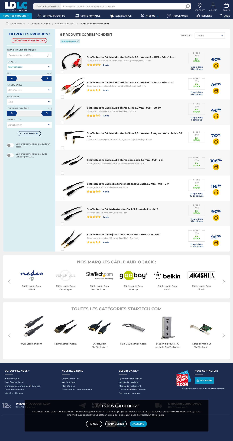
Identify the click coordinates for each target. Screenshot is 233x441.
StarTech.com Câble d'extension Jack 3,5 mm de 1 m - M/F (122, 209)
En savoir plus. (156, 414)
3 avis (105, 65)
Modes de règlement (130, 386)
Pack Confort (139, 389)
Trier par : (186, 35)
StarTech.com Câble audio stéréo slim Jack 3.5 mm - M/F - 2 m (125, 159)
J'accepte (138, 423)
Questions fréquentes (130, 378)
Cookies (36, 386)
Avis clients (17, 382)
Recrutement (69, 382)
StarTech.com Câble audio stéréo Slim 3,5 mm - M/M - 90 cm (124, 107)
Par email (206, 380)
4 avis (105, 191)
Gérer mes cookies (14, 389)
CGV (7, 382)
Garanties (124, 389)
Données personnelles (17, 386)
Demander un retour (130, 393)
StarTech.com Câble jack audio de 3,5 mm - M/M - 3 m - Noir (123, 234)
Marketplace (68, 386)
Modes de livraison (129, 382)
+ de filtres (27, 133)
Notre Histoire (12, 378)
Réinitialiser (29, 40)
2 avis (105, 115)
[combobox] (47, 6)
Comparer (68, 71)
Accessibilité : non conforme (77, 389)
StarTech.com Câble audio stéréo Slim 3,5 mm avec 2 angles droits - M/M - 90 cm (134, 134)
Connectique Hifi (40, 23)
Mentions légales (14, 393)
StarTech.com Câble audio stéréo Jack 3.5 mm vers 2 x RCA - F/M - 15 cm (131, 57)
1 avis (105, 90)
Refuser (94, 423)
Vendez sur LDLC (71, 378)
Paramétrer (116, 423)
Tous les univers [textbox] (45, 6)
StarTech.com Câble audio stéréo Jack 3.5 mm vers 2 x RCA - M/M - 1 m (130, 82)
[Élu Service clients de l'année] (183, 385)
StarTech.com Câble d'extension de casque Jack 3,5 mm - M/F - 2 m (128, 183)
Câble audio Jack (64, 23)
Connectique (17, 23)
